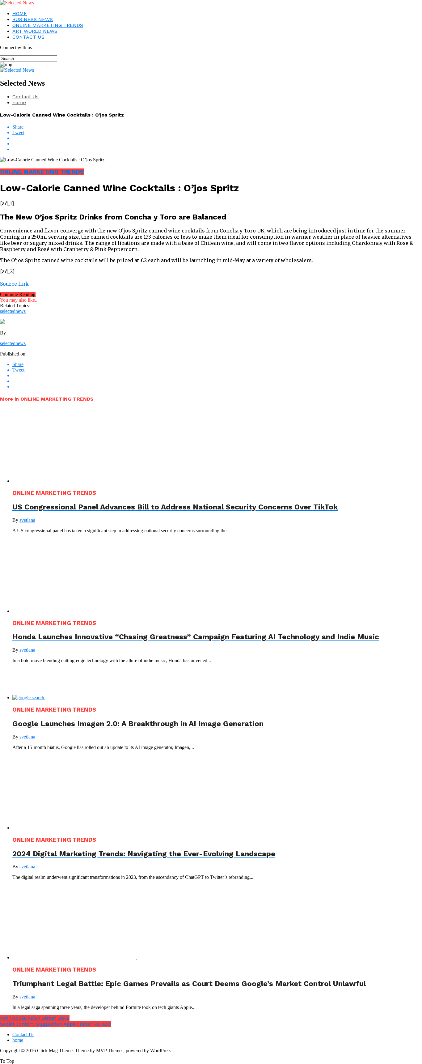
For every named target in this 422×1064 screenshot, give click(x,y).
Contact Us (25, 97)
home (19, 102)
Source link (14, 284)
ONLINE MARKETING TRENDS (47, 25)
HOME (19, 13)
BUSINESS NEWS (32, 19)
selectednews (13, 311)
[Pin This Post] (217, 144)
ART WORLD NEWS (34, 31)
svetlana (27, 520)
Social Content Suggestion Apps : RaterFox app (55, 1024)
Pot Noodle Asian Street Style (35, 1018)
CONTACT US (28, 37)
